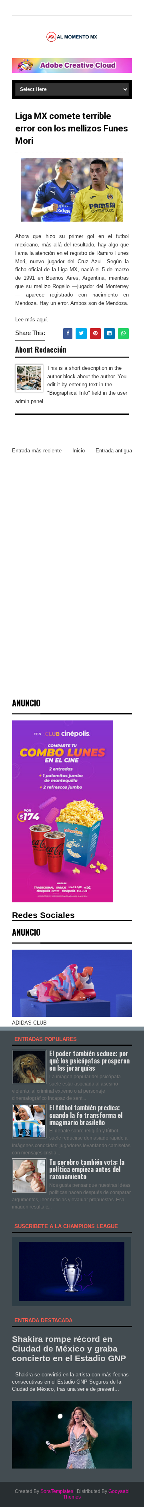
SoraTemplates (56, 1491)
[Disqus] (72, 567)
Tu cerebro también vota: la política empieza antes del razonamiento (86, 1169)
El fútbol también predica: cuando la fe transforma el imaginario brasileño (85, 1115)
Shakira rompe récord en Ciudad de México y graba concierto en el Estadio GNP (69, 1348)
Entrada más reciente (37, 451)
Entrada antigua (114, 451)
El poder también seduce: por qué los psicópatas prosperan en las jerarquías (89, 1061)
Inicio (78, 451)
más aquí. (36, 320)
